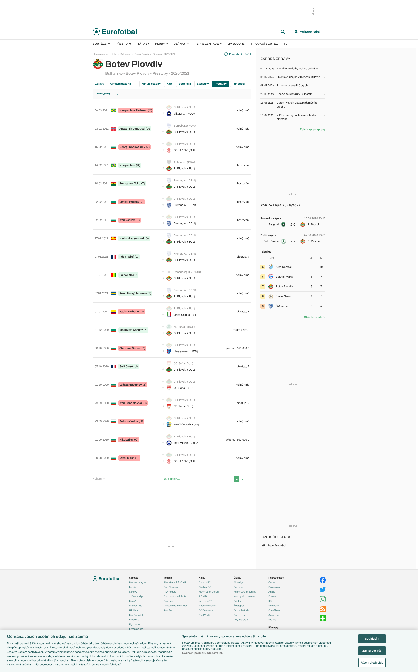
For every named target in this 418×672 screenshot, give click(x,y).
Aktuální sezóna (120, 83)
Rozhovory (239, 615)
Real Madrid (205, 615)
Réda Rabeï (126, 256)
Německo (273, 605)
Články (237, 577)
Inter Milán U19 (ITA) (186, 442)
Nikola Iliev (126, 439)
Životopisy (239, 605)
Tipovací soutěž (264, 43)
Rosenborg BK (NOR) (187, 272)
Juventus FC (205, 601)
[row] (292, 221)
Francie (272, 596)
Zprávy (99, 83)
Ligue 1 (133, 601)
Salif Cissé (126, 366)
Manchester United (209, 591)
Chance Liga (135, 605)
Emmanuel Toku (129, 183)
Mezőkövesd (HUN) (186, 424)
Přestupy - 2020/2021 (164, 54)
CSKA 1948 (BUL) (185, 150)
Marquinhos (127, 165)
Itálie (270, 601)
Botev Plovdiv (142, 54)
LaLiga (132, 587)
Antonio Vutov (128, 421)
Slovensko (274, 587)
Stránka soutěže (314, 317)
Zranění (168, 610)
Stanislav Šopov (130, 348)
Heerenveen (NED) (186, 351)
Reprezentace (206, 43)
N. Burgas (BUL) (184, 326)
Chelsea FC (205, 587)
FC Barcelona (206, 610)
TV (285, 43)
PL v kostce (170, 591)
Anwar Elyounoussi (132, 128)
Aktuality (238, 582)
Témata (168, 577)
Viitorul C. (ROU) (184, 113)
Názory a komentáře (244, 596)
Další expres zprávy (312, 129)
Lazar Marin (127, 457)
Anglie (271, 591)
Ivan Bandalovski (130, 403)
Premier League (137, 582)
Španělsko (274, 610)
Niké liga (133, 610)
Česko (271, 582)
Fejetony (238, 601)
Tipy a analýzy (241, 619)
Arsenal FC (205, 582)
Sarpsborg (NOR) (185, 125)
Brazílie (272, 619)
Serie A (133, 591)
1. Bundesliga (136, 596)
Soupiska (185, 83)
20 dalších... (172, 478)
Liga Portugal (136, 615)
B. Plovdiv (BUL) (184, 107)
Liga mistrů (134, 624)
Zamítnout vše (371, 650)
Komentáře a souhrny (245, 591)
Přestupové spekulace (175, 605)
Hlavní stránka (100, 54)
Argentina (273, 615)
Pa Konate (126, 275)
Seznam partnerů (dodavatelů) (203, 653)
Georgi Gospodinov (132, 147)
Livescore (236, 43)
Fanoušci (239, 83)
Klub (170, 83)
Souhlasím (372, 638)
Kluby (160, 43)
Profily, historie (241, 610)
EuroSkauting (171, 587)
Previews (238, 587)
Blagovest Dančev (131, 329)
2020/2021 (103, 94)
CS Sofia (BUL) (183, 363)
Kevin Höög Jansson (133, 293)
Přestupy (124, 43)
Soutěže (100, 43)
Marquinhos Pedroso (133, 110)
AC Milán (203, 596)
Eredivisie (134, 619)
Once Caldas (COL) (186, 314)
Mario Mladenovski (131, 238)
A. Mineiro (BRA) (184, 162)
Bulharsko (125, 54)
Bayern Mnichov (207, 605)
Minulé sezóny (151, 83)
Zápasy (144, 43)
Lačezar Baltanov (130, 384)
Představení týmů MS (175, 582)
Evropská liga (136, 629)
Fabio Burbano (129, 311)
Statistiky (203, 83)
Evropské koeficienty (175, 596)
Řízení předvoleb (372, 662)
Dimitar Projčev (129, 201)
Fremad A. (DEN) (185, 180)
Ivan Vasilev (127, 220)
